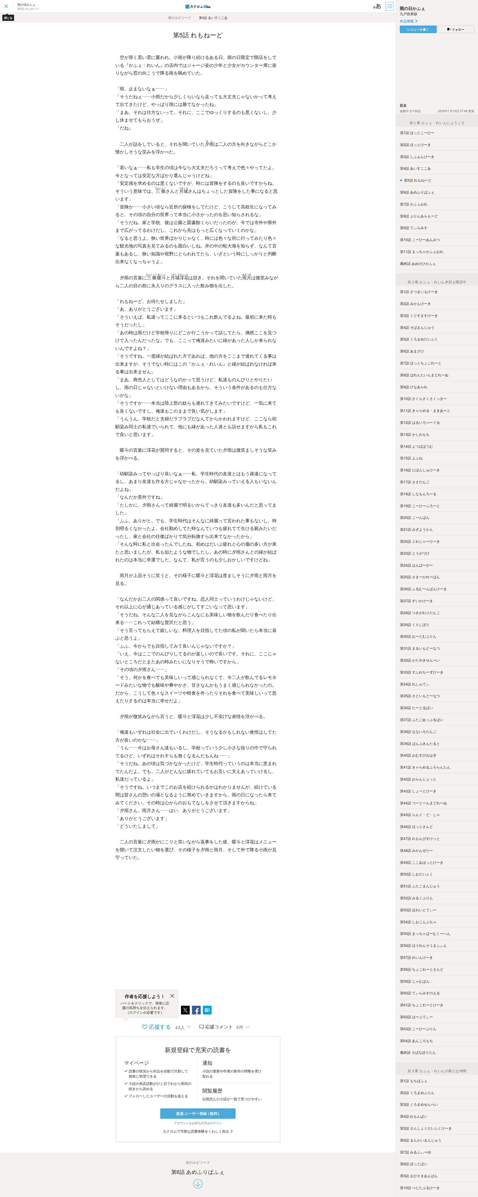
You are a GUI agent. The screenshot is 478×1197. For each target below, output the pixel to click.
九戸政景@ (408, 13)
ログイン (216, 1123)
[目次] (390, 6)
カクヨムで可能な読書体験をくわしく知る (196, 1131)
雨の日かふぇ (412, 8)
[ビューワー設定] (377, 6)
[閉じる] (172, 996)
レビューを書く (418, 29)
